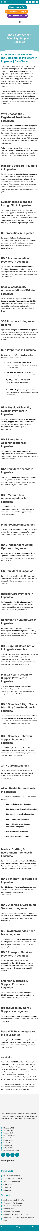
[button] (19, 22)
